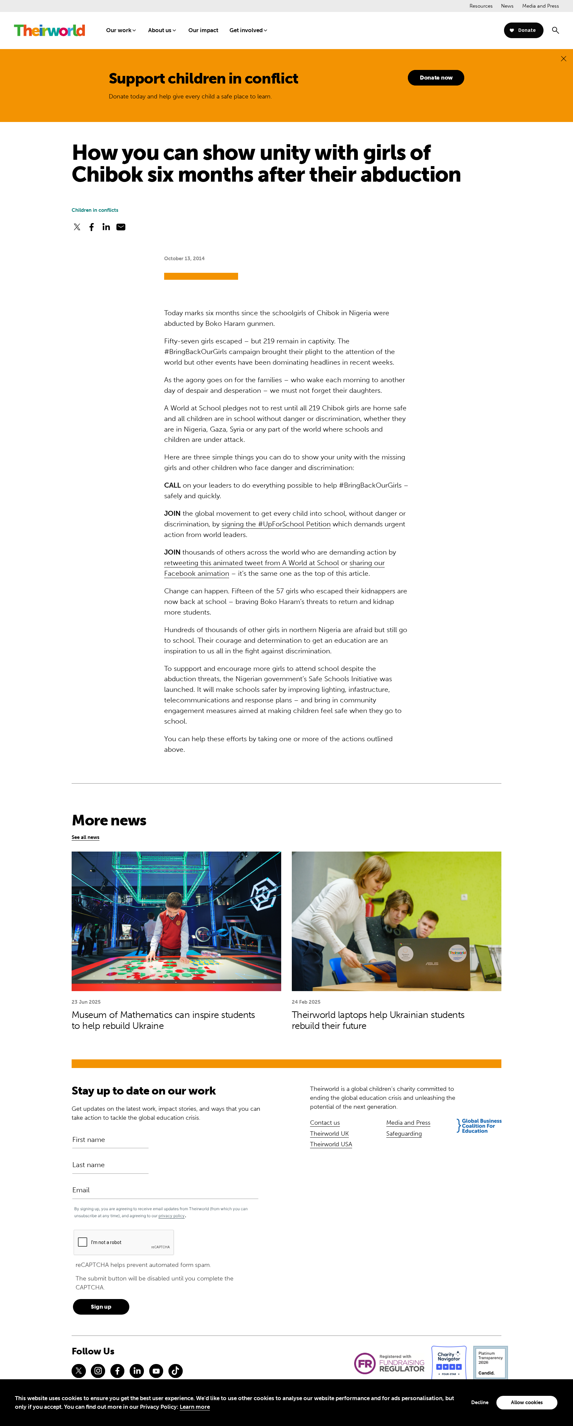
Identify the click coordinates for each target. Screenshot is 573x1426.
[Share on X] (77, 227)
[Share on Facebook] (91, 227)
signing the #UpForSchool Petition (276, 524)
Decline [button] (479, 1402)
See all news (85, 837)
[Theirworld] (49, 30)
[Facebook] (117, 1371)
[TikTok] (175, 1371)
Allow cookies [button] (527, 1402)
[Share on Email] (121, 227)
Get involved (246, 30)
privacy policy (172, 1215)
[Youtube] (156, 1371)
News (507, 6)
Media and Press (540, 6)
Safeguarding (404, 1133)
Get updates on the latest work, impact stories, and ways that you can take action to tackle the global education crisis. (166, 1113)
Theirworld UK (329, 1133)
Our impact (203, 30)
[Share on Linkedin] (106, 227)
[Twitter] (79, 1371)
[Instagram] (98, 1371)
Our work (118, 30)
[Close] (563, 58)
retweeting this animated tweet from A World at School (251, 563)
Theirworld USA (331, 1144)
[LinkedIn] (137, 1371)
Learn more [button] (195, 1406)
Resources (481, 6)
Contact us (325, 1122)
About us (159, 30)
